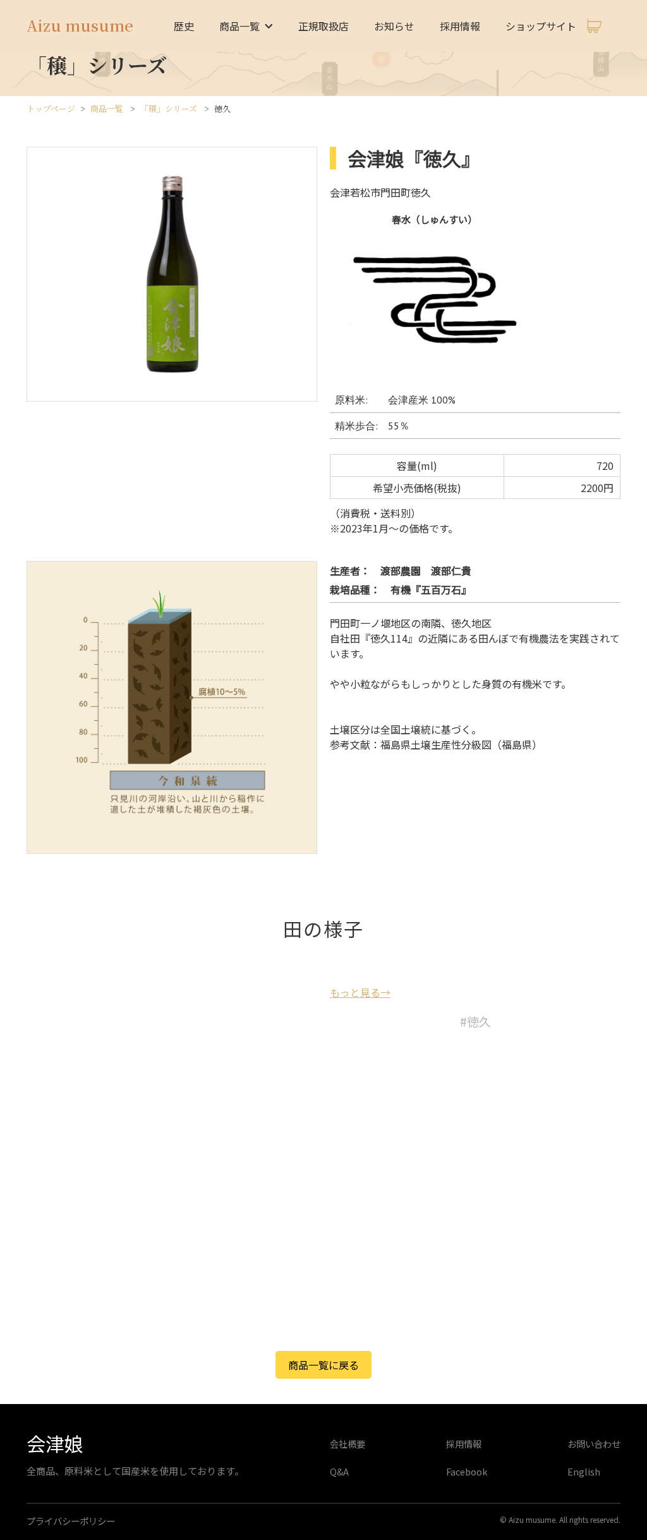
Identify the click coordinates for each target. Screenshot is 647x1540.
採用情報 (460, 26)
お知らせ (394, 26)
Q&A (339, 1471)
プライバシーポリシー (71, 1520)
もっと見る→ (360, 992)
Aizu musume (80, 25)
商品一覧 (106, 108)
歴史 (184, 26)
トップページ (51, 108)
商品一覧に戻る (323, 1364)
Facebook (466, 1471)
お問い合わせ (593, 1443)
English (583, 1471)
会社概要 (347, 1443)
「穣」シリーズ (168, 108)
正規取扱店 (323, 26)
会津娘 (55, 1443)
